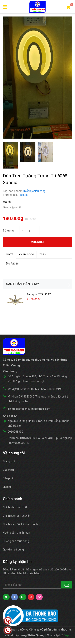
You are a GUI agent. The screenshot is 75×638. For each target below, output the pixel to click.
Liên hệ (7, 486)
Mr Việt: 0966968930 (20, 389)
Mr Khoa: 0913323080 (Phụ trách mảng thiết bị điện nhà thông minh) (38, 399)
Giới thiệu (8, 469)
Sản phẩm (9, 478)
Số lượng (8, 230)
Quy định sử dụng (13, 549)
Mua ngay (37, 242)
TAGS (43, 254)
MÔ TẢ (9, 254)
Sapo (67, 635)
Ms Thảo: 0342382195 (48, 389)
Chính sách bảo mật (15, 507)
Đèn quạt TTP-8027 (39, 294)
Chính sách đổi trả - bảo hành (20, 524)
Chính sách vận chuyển (16, 515)
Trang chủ (9, 461)
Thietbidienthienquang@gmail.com (29, 408)
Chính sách (26, 254)
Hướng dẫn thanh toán (16, 532)
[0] (68, 7)
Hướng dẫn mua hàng (16, 541)
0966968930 (15, 431)
